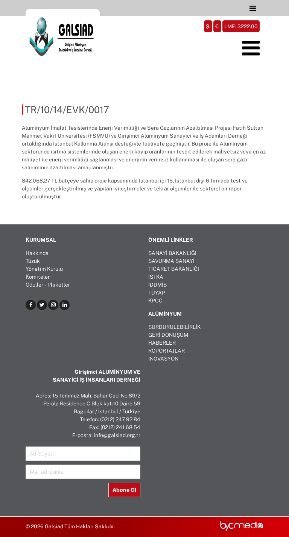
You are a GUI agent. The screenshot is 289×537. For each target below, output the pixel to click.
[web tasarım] (241, 529)
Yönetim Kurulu (44, 268)
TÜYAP (156, 292)
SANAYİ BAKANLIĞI (172, 253)
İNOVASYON (163, 358)
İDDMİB (157, 284)
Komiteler (38, 276)
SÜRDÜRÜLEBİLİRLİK (174, 327)
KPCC (155, 300)
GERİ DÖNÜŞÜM (168, 334)
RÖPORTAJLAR (166, 350)
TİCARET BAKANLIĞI (173, 268)
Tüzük (33, 261)
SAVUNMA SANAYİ (171, 261)
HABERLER (162, 342)
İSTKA (155, 276)
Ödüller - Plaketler (48, 284)
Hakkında (37, 253)
